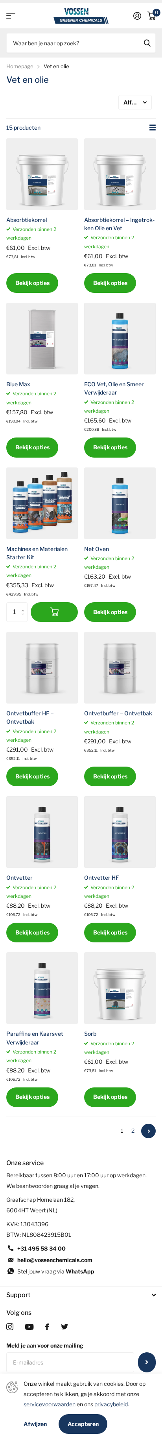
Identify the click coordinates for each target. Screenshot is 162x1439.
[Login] (137, 15)
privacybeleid (111, 1404)
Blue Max (18, 384)
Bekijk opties (32, 282)
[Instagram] (9, 1326)
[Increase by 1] (24, 605)
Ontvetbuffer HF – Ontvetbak (30, 717)
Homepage (19, 66)
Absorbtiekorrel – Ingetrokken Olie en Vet (119, 223)
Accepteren (83, 1423)
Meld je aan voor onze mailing (44, 1345)
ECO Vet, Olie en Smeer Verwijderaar (114, 388)
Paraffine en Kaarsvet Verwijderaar (34, 1037)
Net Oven (96, 548)
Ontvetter (19, 877)
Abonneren (147, 1362)
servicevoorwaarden (49, 1404)
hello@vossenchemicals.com (54, 1260)
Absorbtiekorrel (26, 219)
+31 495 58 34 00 (41, 1248)
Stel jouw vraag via (55, 1271)
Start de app (10, 16)
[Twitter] (64, 1326)
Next (148, 1131)
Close (81, 1295)
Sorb (90, 1033)
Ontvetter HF (101, 877)
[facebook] (47, 1327)
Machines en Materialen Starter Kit (37, 552)
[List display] (152, 128)
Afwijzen (35, 1424)
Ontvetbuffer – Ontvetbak (118, 713)
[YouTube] (29, 1327)
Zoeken (147, 43)
